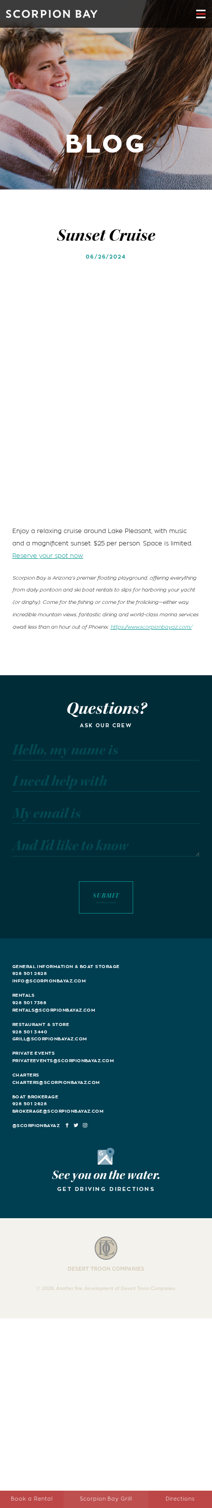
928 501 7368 (29, 1002)
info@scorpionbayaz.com (49, 980)
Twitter (76, 1126)
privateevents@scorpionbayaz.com (63, 1060)
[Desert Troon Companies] (106, 1254)
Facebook (67, 1126)
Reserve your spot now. (47, 556)
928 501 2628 (29, 973)
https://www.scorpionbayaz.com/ (151, 627)
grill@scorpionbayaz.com (49, 1038)
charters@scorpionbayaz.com (56, 1082)
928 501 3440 (30, 1031)
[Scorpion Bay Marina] (52, 14)
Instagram (85, 1126)
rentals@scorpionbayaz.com (54, 1010)
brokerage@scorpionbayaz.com (58, 1111)
